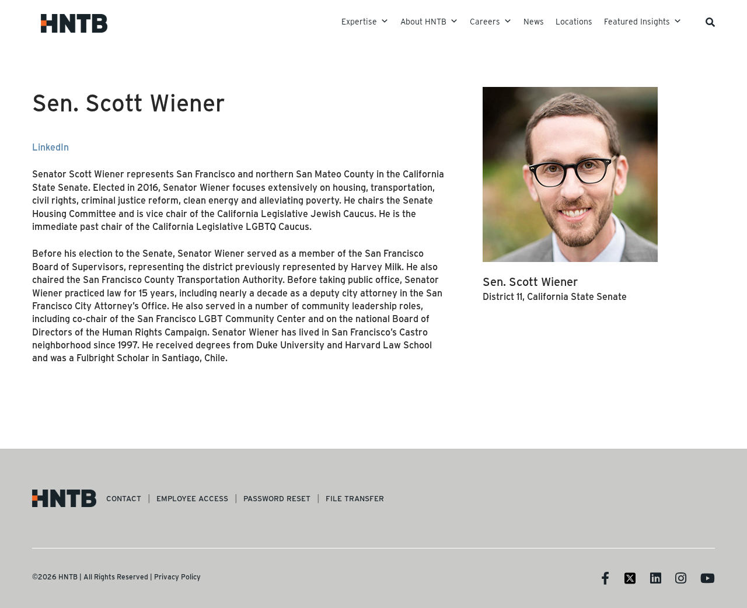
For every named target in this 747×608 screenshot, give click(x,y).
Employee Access (192, 498)
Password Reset (276, 498)
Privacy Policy (177, 576)
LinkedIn (50, 147)
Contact (123, 498)
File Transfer (355, 498)
